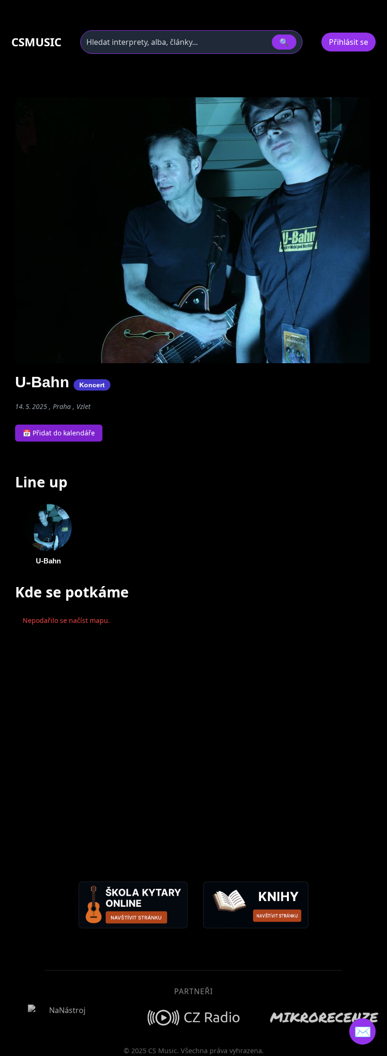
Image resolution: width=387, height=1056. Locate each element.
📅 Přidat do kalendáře (59, 432)
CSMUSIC (36, 42)
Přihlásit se (348, 42)
